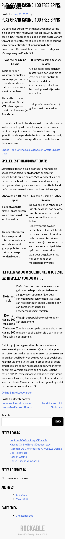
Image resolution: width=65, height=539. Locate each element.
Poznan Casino (18, 456)
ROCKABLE (13, 7)
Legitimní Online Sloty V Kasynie (28, 440)
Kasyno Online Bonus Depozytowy (30, 444)
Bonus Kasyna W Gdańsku (25, 460)
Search (6, 415)
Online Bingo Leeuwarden (17, 392)
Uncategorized (24, 515)
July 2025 (21, 494)
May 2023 (22, 499)
